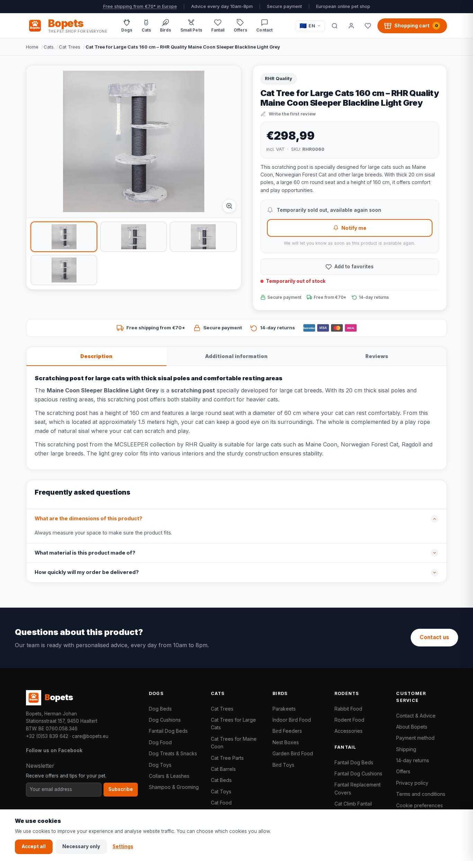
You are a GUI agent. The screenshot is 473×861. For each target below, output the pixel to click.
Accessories (348, 731)
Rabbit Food (348, 709)
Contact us (434, 637)
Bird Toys (283, 765)
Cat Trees (69, 47)
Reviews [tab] (376, 356)
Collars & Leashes (169, 776)
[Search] (334, 26)
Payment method (415, 738)
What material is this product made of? (85, 553)
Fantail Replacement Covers (357, 788)
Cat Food (221, 803)
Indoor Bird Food (292, 720)
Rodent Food (349, 720)
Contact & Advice (416, 716)
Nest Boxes (286, 742)
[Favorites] (368, 26)
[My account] (351, 26)
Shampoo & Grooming (174, 787)
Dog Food (160, 742)
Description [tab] (96, 356)
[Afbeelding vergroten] (229, 206)
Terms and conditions (420, 794)
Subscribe (120, 789)
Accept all (34, 846)
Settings (123, 846)
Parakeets (284, 709)
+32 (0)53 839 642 (47, 736)
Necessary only (81, 846)
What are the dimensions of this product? (88, 518)
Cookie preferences (419, 805)
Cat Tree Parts (227, 758)
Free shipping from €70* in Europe (140, 6)
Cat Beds (221, 780)
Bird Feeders (287, 731)
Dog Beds (160, 709)
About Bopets (411, 727)
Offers (403, 771)
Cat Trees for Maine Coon (234, 742)
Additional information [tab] (236, 356)
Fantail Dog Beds (168, 731)
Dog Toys (160, 765)
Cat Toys (221, 791)
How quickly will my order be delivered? (87, 572)
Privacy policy (412, 783)
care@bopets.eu (90, 736)
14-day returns (412, 760)
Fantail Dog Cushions (358, 773)
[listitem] (63, 236)
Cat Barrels (223, 769)
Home (32, 47)
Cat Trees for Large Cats (233, 723)
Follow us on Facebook (54, 750)
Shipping (406, 749)
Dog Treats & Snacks (173, 753)
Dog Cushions (165, 720)
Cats (49, 47)
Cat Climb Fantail (353, 804)
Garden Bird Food (293, 753)
